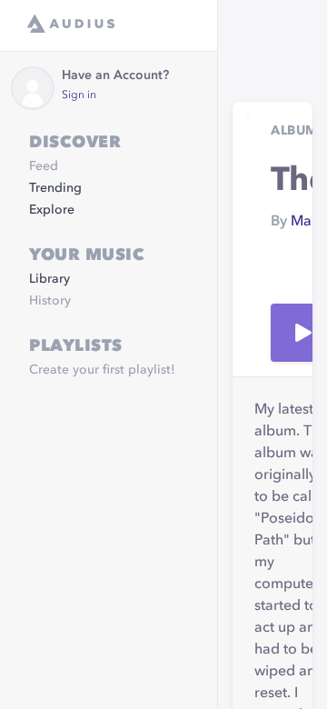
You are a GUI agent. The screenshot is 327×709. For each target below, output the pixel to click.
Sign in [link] (79, 95)
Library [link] (49, 279)
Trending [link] (55, 188)
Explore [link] (51, 210)
